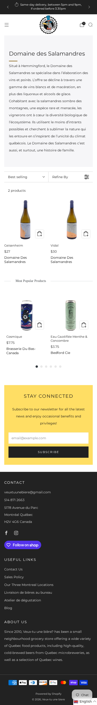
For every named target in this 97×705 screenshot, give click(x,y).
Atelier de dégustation (22, 600)
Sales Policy (14, 577)
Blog (8, 608)
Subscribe (48, 452)
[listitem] (48, 7)
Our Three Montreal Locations (28, 585)
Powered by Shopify (48, 693)
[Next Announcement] (89, 7)
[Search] (90, 24)
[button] (85, 701)
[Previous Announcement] (8, 7)
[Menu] (6, 24)
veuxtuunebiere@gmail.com (27, 492)
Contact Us (13, 569)
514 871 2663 (14, 500)
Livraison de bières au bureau (28, 592)
